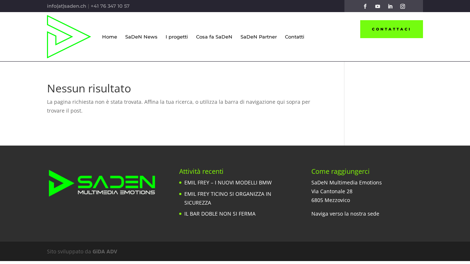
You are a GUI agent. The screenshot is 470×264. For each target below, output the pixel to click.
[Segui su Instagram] (402, 6)
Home (109, 37)
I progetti (177, 37)
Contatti (294, 37)
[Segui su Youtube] (377, 6)
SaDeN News (141, 37)
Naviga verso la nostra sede (345, 213)
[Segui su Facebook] (365, 6)
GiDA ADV (105, 251)
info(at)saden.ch (66, 6)
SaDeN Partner (259, 37)
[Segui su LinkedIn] (390, 6)
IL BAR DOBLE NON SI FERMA (220, 213)
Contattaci (391, 29)
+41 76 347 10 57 (110, 6)
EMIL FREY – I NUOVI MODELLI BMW (228, 182)
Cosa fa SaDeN (214, 37)
